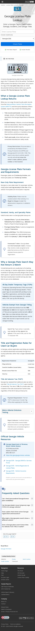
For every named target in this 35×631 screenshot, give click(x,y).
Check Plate (17, 44)
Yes (7, 536)
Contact (3, 604)
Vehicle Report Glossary (7, 592)
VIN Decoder (21, 573)
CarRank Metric (5, 594)
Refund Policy (4, 607)
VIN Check (20, 571)
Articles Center (5, 579)
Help (2, 573)
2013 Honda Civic (5, 589)
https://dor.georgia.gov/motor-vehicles (18, 455)
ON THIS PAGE (10, 58)
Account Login (5, 577)
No (13, 536)
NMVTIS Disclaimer (6, 609)
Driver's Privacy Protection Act (9, 611)
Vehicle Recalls (21, 575)
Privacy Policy (4, 624)
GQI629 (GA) (9, 35)
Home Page (4, 571)
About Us (3, 601)
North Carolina (26, 559)
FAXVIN (3, 5)
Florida (14, 559)
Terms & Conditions (15, 624)
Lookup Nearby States (8, 556)
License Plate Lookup (12, 5)
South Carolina (5, 561)
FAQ (2, 575)
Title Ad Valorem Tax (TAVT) (15, 384)
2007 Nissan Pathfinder (7, 586)
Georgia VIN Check (6, 549)
